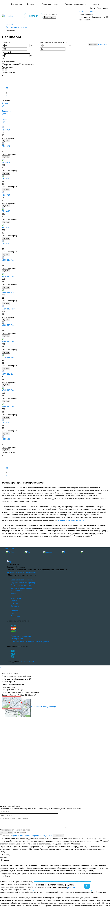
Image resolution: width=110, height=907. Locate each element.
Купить (6, 141)
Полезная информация (75, 4)
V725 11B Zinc (8, 390)
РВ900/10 (6, 162)
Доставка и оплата (50, 4)
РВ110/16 (6, 423)
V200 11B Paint (8, 260)
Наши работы (17, 639)
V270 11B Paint (8, 276)
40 (7, 85)
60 (7, 88)
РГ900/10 (6, 439)
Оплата (14, 613)
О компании (16, 4)
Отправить (58, 836)
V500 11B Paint (8, 292)
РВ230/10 (6, 195)
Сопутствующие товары (16, 27)
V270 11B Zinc (8, 358)
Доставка (15, 611)
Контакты (95, 4)
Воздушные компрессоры (22, 580)
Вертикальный (27, 64)
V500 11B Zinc (8, 374)
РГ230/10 (6, 227)
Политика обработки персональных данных (30, 641)
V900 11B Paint (8, 325)
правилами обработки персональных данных (32, 836)
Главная (9, 24)
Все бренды (10, 549)
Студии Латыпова (27, 661)
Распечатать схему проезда (43, 707)
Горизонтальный (11, 64)
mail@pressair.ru (30, 572)
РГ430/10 (6, 244)
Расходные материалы (21, 585)
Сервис (30, 4)
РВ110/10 (6, 179)
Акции (13, 593)
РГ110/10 (6, 211)
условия (71, 887)
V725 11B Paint (8, 309)
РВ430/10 (6, 130)
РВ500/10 (6, 146)
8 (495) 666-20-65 (87, 12)
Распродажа (16, 590)
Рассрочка (15, 616)
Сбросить (102, 44)
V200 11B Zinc (8, 341)
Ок (87, 886)
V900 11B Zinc (8, 406)
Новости (14, 603)
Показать (93, 44)
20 (7, 83)
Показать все (49, 17)
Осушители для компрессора (23, 582)
